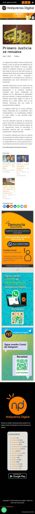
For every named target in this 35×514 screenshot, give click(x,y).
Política (16, 56)
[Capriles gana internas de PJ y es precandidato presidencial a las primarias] (23, 158)
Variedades (15, 468)
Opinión (14, 457)
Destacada (15, 442)
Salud (14, 462)
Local (13, 451)
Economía (15, 444)
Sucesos (14, 464)
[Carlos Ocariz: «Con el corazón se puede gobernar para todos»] (9, 158)
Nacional (15, 455)
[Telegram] (22, 206)
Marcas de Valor (17, 453)
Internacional (16, 449)
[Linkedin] (15, 206)
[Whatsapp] (18, 206)
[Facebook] (4, 206)
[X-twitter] (26, 2)
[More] (25, 206)
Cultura (14, 438)
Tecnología (15, 466)
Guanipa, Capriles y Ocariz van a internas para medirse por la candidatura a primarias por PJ (9, 189)
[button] (32, 2)
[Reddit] (11, 206)
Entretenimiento (17, 446)
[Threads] (29, 2)
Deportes (15, 440)
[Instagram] (23, 2)
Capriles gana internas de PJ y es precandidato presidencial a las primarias (23, 166)
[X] (8, 206)
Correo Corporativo (7, 506)
